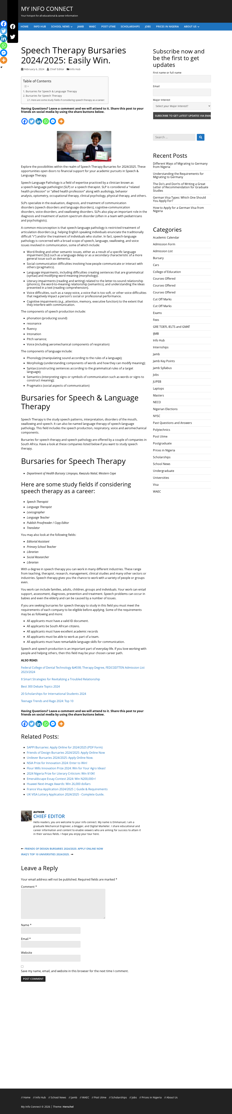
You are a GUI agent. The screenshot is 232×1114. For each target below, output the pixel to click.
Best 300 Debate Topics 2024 (40, 686)
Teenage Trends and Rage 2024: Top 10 (47, 701)
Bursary (158, 258)
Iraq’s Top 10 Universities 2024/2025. (45, 854)
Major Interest (161, 100)
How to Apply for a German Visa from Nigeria (178, 209)
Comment (29, 887)
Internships (161, 347)
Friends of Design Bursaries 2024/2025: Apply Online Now (62, 848)
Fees (156, 320)
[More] (61, 119)
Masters (158, 395)
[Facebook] (12, 26)
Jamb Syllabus (162, 368)
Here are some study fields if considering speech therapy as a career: (68, 100)
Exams (157, 313)
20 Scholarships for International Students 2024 (53, 694)
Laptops (158, 388)
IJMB (156, 334)
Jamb (80, 26)
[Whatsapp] (46, 119)
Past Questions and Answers (172, 423)
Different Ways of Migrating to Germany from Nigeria (180, 165)
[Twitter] (12, 37)
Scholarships (130, 26)
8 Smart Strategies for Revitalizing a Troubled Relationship (60, 679)
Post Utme (108, 26)
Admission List (163, 251)
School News (60, 26)
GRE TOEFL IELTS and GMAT (171, 327)
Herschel (68, 1106)
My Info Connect (47, 9)
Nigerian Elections (165, 409)
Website (26, 953)
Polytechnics (161, 430)
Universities (161, 478)
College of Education (167, 272)
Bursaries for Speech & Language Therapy (51, 91)
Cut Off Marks (162, 299)
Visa (156, 485)
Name (26, 925)
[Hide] (1, 67)
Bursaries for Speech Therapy (44, 95)
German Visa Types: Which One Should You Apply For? (179, 199)
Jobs (148, 26)
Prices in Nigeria (167, 26)
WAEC (92, 26)
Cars (156, 265)
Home (24, 26)
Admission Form (164, 244)
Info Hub (40, 26)
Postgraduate (162, 443)
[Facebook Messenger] (53, 119)
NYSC (156, 416)
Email (26, 939)
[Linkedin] (39, 119)
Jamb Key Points (164, 361)
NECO (157, 402)
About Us (190, 26)
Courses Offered (164, 279)
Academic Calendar (166, 237)
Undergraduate (163, 471)
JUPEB (157, 382)
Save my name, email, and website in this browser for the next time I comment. (75, 971)
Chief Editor (57, 69)
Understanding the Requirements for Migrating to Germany (178, 175)
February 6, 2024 (34, 69)
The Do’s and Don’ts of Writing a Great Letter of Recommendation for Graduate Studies (180, 187)
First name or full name (167, 72)
